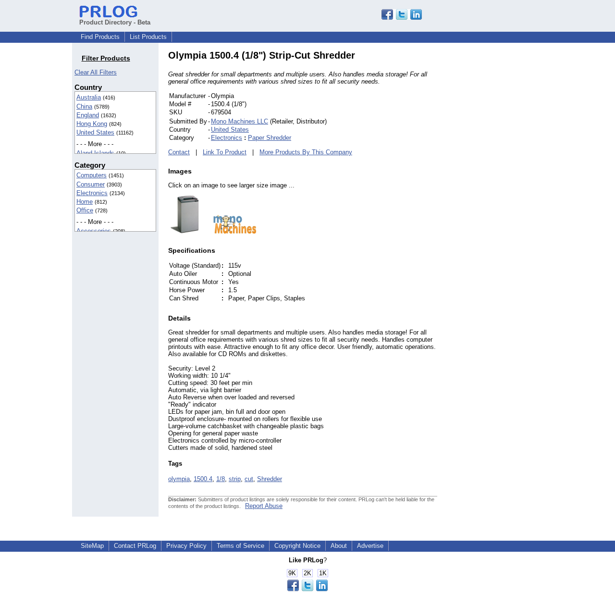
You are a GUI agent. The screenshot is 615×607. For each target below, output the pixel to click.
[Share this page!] (401, 17)
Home (84, 201)
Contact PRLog (135, 545)
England (87, 115)
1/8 (220, 479)
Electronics (92, 193)
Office (84, 210)
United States (95, 132)
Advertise (370, 545)
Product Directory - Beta (114, 22)
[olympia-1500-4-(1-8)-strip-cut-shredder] (184, 231)
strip (235, 479)
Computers (91, 175)
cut (249, 479)
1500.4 (203, 479)
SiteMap (92, 545)
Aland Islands (95, 153)
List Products (148, 36)
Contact (179, 152)
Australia (88, 97)
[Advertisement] (502, 194)
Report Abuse (264, 505)
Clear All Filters (95, 72)
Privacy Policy (186, 545)
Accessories (93, 231)
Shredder (269, 479)
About (339, 545)
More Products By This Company (305, 152)
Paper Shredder (269, 137)
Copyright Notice (297, 545)
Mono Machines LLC (239, 121)
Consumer (90, 184)
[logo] (230, 231)
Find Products (100, 36)
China (84, 106)
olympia (179, 479)
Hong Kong (91, 123)
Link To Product (224, 152)
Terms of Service (240, 545)
